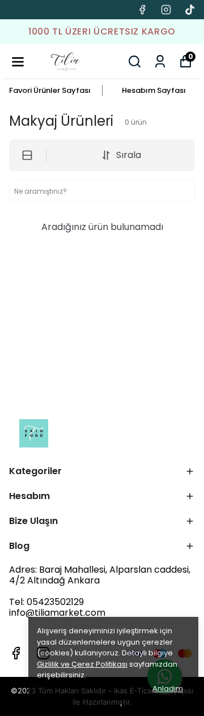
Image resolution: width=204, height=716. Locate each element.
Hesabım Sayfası (154, 90)
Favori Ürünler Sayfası (50, 90)
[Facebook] (16, 653)
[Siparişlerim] (160, 61)
